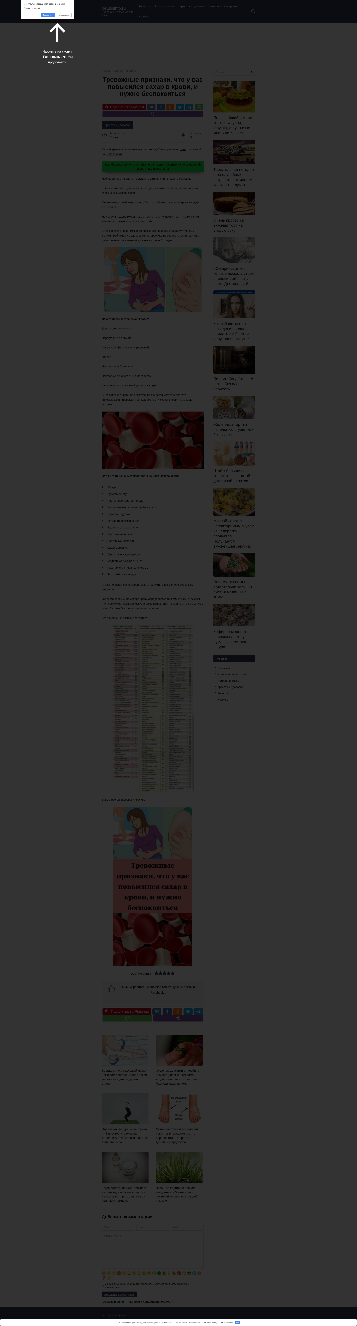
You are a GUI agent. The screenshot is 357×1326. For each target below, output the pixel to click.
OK (237, 1322)
